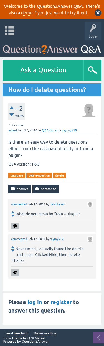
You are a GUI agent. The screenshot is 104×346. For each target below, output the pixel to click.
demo (26, 12)
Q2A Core (49, 130)
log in (34, 302)
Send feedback (17, 333)
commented (19, 204)
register (61, 302)
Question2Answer (35, 342)
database (17, 175)
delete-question (39, 175)
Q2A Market (36, 338)
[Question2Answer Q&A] (52, 47)
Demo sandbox (45, 333)
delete (59, 175)
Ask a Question (43, 70)
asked (12, 130)
